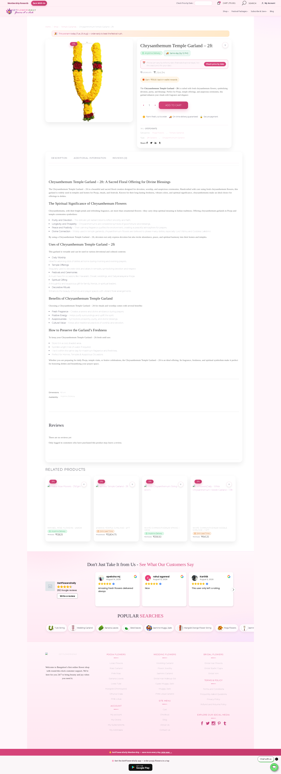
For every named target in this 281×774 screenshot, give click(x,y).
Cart (165, 709)
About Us (164, 724)
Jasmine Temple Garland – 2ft (113, 528)
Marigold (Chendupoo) (116, 688)
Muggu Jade (165, 688)
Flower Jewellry (165, 668)
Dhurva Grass (116, 693)
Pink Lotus (116, 699)
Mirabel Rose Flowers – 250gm (65, 528)
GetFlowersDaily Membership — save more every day (140, 752)
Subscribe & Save (259, 11)
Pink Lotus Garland (165, 693)
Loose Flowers (116, 663)
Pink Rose (116, 673)
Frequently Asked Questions (213, 694)
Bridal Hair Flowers (213, 663)
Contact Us (165, 730)
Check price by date (215, 64)
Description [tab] (59, 158)
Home (48, 27)
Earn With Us (39, 3)
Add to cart (173, 105)
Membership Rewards (18, 3)
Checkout (164, 714)
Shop (226, 11)
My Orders (116, 719)
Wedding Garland (164, 663)
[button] (233, 589)
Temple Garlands (68, 27)
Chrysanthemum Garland (173, 138)
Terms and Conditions (213, 689)
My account (116, 714)
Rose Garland (116, 668)
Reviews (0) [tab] (120, 158)
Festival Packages (240, 11)
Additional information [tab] (90, 158)
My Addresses (116, 730)
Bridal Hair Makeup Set (165, 678)
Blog (272, 11)
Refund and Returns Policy (213, 704)
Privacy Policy (213, 699)
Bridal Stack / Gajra (213, 668)
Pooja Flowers (158, 133)
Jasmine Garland (165, 673)
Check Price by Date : (184, 3)
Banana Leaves (116, 678)
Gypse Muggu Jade (165, 683)
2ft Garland (152, 138)
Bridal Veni (213, 673)
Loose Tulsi (116, 683)
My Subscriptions (116, 724)
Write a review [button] (67, 596)
